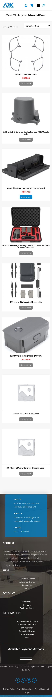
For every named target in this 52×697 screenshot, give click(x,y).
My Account (27, 601)
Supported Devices (27, 631)
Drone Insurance (27, 634)
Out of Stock (26, 83)
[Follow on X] (23, 680)
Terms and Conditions (27, 624)
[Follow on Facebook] (17, 680)
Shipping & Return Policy (27, 621)
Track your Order (27, 608)
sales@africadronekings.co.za (26, 517)
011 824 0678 (23, 531)
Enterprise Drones (27, 582)
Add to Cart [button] (26, 197)
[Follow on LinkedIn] (34, 680)
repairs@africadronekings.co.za (27, 521)
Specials (26, 588)
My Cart (27, 605)
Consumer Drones (27, 578)
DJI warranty (27, 627)
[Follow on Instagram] (29, 680)
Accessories (27, 585)
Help (27, 637)
